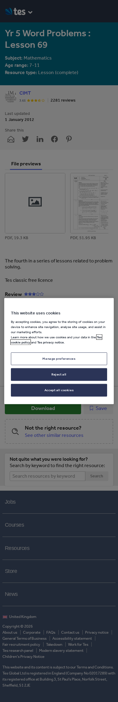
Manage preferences (58, 358)
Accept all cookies (59, 390)
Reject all (59, 374)
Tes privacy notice (50, 342)
